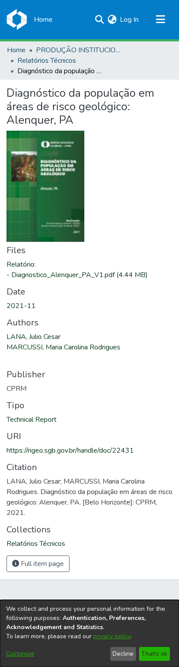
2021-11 (21, 306)
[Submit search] (99, 19)
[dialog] (89, 633)
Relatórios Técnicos (46, 60)
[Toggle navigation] (160, 19)
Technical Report (31, 419)
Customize (20, 654)
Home (16, 50)
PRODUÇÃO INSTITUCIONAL (79, 50)
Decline (123, 654)
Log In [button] (129, 19)
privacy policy (111, 636)
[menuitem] (111, 19)
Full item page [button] (41, 564)
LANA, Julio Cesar (33, 337)
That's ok (154, 654)
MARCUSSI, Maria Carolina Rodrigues (63, 347)
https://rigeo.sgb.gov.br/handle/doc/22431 (70, 450)
